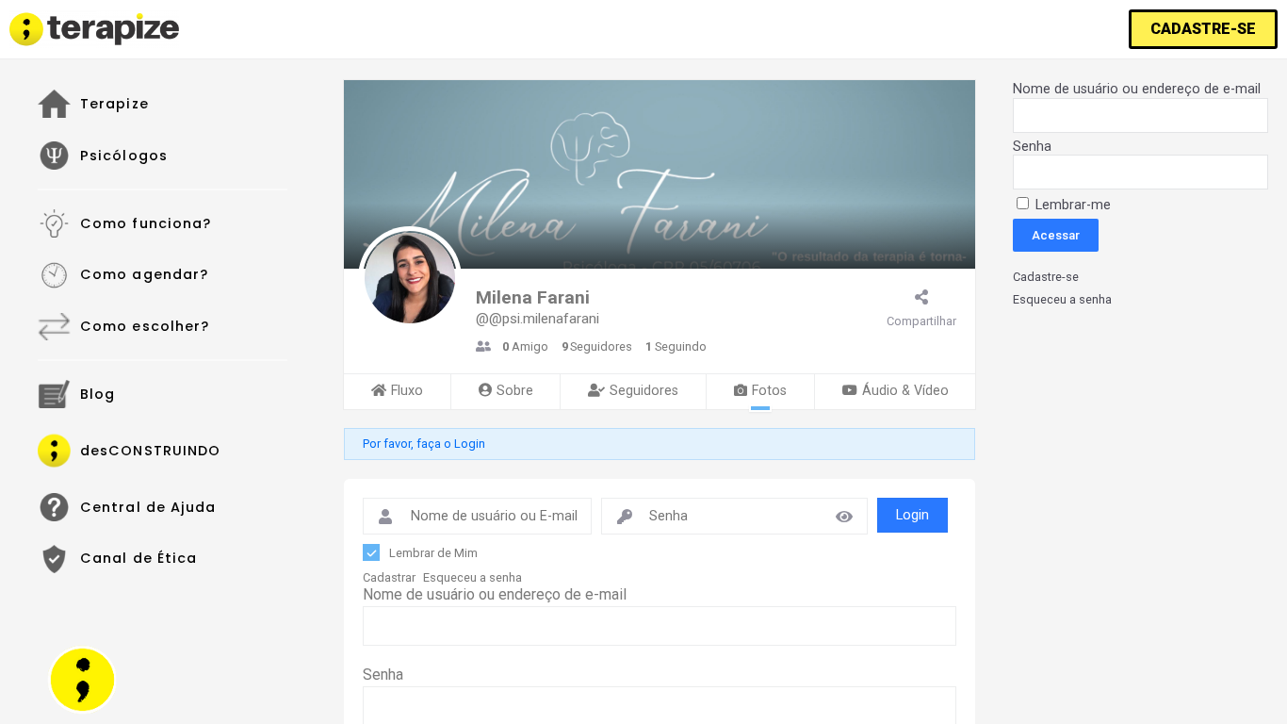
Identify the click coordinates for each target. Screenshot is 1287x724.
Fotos (769, 391)
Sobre (515, 391)
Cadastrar (389, 577)
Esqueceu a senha (472, 577)
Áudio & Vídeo (905, 391)
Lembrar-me (1071, 205)
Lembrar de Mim (433, 553)
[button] (1203, 29)
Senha (383, 674)
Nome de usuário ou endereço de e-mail (495, 594)
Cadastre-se (1046, 277)
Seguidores (644, 391)
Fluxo (407, 391)
